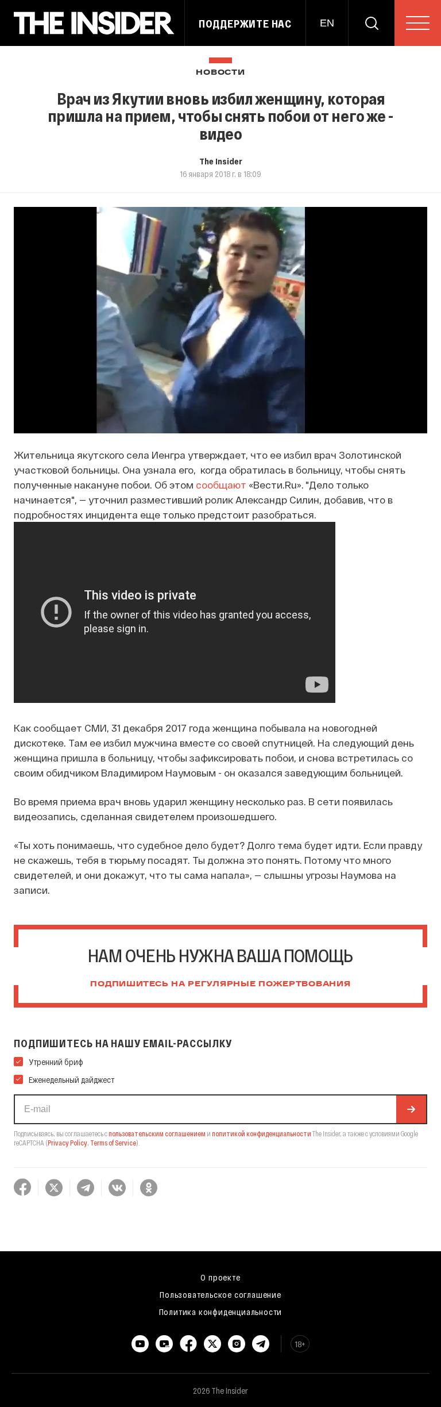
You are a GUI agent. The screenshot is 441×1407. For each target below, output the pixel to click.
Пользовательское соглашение (220, 1294)
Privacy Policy (67, 1143)
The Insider (220, 161)
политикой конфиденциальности (261, 1133)
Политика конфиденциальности (221, 1311)
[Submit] (411, 1109)
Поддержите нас (245, 23)
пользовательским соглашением (157, 1133)
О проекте (220, 1277)
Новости (220, 73)
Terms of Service (113, 1143)
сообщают (222, 484)
